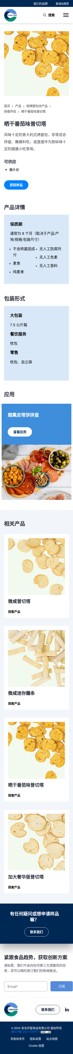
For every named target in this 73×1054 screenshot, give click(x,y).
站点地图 (52, 1039)
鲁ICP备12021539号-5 (25, 1031)
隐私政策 (35, 1039)
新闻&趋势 (62, 3)
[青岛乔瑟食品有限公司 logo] (10, 15)
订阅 (61, 986)
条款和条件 (18, 1039)
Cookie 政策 (36, 1045)
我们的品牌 (40, 3)
